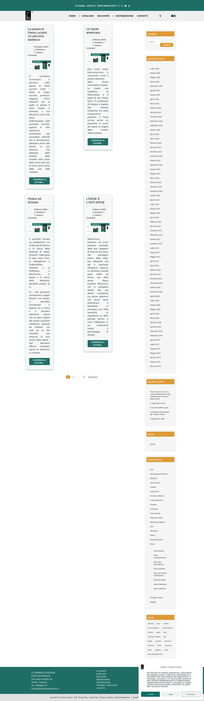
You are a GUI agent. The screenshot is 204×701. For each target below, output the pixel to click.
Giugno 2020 (155, 305)
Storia (152, 544)
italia (165, 632)
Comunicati (154, 491)
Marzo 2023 (154, 178)
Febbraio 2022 (155, 222)
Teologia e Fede (156, 597)
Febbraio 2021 (155, 270)
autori (158, 624)
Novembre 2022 (156, 191)
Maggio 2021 (155, 257)
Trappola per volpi (157, 419)
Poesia (152, 535)
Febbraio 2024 (155, 143)
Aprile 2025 (154, 99)
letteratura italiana (157, 522)
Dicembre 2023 (156, 152)
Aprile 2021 (154, 261)
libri (165, 637)
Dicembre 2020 (156, 279)
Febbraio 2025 (155, 108)
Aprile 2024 (154, 134)
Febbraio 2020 (155, 322)
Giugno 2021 (155, 252)
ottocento (151, 645)
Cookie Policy (93, 697)
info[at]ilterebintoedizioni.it (45, 688)
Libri (152, 526)
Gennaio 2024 (155, 147)
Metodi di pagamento (122, 697)
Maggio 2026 (155, 77)
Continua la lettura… (39, 181)
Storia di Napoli (160, 580)
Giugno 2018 (155, 362)
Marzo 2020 (154, 318)
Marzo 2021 (154, 265)
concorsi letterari (153, 628)
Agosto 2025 (155, 90)
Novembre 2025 (156, 86)
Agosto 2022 (155, 200)
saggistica (158, 650)
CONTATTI (142, 16)
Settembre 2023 (156, 165)
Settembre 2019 (156, 335)
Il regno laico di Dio (158, 403)
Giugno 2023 (155, 169)
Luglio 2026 (154, 68)
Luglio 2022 (154, 204)
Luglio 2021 (154, 248)
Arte (151, 469)
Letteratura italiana (154, 637)
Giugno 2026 (155, 73)
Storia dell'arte (159, 569)
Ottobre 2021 (155, 239)
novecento (167, 641)
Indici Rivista (155, 513)
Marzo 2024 (154, 138)
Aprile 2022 (154, 217)
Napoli (150, 641)
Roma (150, 650)
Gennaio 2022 (155, 226)
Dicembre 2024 (156, 117)
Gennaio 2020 (155, 327)
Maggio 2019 (155, 353)
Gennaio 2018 (155, 366)
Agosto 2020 (155, 296)
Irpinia (158, 632)
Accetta (150, 694)
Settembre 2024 (156, 125)
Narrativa (153, 531)
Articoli (91, 5)
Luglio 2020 (154, 300)
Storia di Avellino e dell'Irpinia (160, 574)
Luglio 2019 (154, 344)
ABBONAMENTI (103, 679)
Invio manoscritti (107, 5)
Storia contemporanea (160, 556)
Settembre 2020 (156, 292)
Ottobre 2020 (155, 287)
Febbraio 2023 (155, 182)
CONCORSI (101, 674)
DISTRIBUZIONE (124, 16)
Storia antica (159, 551)
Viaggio (153, 602)
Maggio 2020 (155, 309)
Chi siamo (80, 5)
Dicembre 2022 (156, 187)
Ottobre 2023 (155, 160)
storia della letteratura (155, 654)
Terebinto (40, 49)
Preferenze (191, 694)
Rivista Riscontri (156, 539)
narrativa (158, 641)
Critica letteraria (156, 500)
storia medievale (160, 584)
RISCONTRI (103, 16)
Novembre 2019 (156, 331)
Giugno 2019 (155, 349)
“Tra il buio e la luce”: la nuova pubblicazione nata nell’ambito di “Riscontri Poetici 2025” (160, 395)
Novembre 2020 (156, 283)
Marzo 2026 (154, 82)
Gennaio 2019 (155, 357)
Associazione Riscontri (159, 474)
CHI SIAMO (101, 671)
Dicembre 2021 (156, 230)
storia (166, 650)
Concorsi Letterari (157, 496)
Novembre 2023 (156, 156)
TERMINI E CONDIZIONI (106, 685)
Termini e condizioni (106, 697)
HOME (72, 16)
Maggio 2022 (155, 213)
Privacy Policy (83, 697)
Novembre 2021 (156, 235)
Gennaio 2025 (155, 112)
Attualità (153, 478)
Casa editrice (155, 483)
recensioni (168, 645)
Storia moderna (160, 588)
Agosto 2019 (155, 340)
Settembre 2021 (156, 243)
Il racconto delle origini (159, 407)
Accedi (152, 444)
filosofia (150, 632)
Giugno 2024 (155, 130)
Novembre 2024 (156, 121)
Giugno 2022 (155, 208)
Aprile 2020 (154, 314)
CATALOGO (88, 16)
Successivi (92, 377)
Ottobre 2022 (155, 195)
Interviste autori (156, 518)
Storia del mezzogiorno (159, 563)
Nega (171, 694)
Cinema (153, 487)
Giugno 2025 (155, 95)
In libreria (154, 509)
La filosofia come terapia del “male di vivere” (159, 413)
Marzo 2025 (154, 103)
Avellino (166, 624)
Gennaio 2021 (155, 274)
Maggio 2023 (155, 173)
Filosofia (153, 504)
